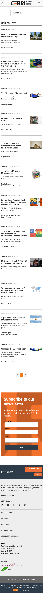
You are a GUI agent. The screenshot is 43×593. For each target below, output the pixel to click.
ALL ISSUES (5, 524)
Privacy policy (25, 590)
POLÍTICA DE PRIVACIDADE (27, 579)
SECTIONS (4, 518)
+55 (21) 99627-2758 (12, 553)
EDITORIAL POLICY (7, 530)
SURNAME (8, 428)
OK (16, 590)
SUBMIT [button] (38, 474)
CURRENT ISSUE (6, 513)
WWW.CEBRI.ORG (7, 496)
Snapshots (4, 29)
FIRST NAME (9, 421)
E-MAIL (7, 437)
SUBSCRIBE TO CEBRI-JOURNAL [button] (33, 469)
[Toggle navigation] (39, 3)
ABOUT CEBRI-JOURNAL (9, 536)
